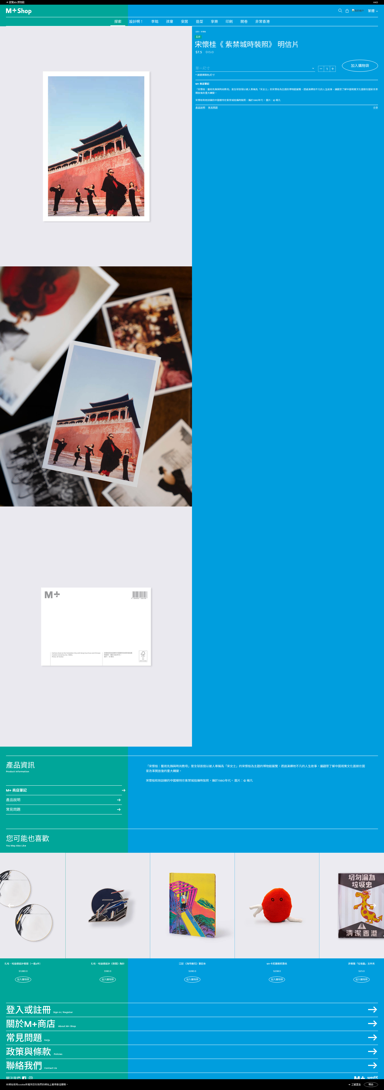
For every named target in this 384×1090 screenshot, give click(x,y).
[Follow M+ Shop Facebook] (24, 1078)
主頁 (197, 32)
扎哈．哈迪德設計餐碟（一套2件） (23, 963)
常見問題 (213, 107)
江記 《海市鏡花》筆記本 (192, 963)
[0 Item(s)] (347, 10)
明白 (371, 1084)
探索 (118, 22)
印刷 (229, 22)
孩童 (169, 22)
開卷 (244, 22)
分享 (375, 107)
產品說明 (200, 107)
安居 (184, 22)
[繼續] (373, 905)
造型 (199, 22)
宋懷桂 (203, 32)
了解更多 (356, 1084)
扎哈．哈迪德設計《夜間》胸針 (107, 963)
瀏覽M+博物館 (16, 2)
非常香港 (262, 22)
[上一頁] (11, 905)
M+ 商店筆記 (16, 790)
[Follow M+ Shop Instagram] (31, 1078)
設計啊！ (136, 22)
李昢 (154, 22)
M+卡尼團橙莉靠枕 (277, 963)
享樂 (214, 22)
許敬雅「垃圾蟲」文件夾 (361, 963)
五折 (198, 37)
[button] (358, 10)
